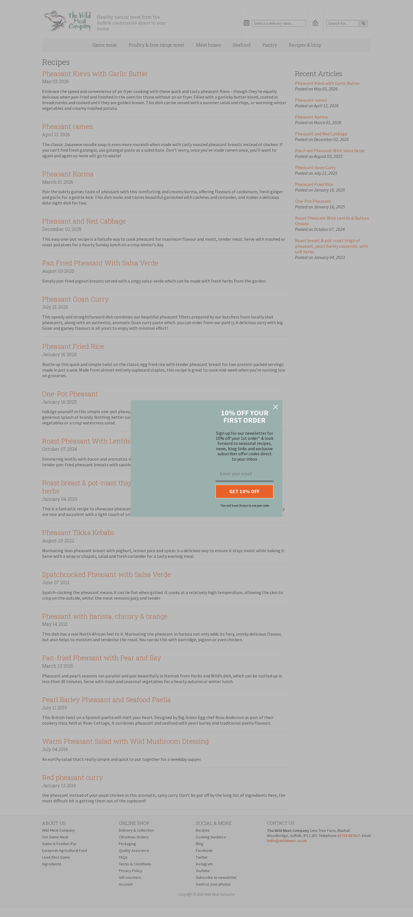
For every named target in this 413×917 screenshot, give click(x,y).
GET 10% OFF (244, 491)
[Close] (275, 407)
